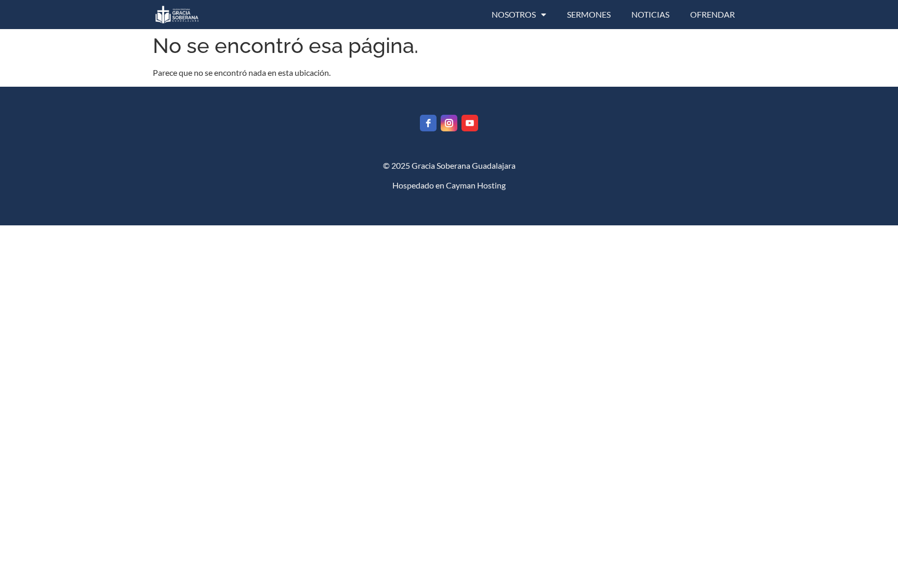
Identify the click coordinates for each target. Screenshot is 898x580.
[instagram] (449, 123)
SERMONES (589, 14)
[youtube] (469, 123)
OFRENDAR (712, 14)
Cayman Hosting (476, 185)
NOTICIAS (650, 14)
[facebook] (428, 123)
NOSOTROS (514, 14)
